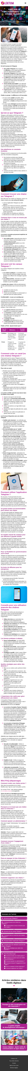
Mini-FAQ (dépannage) (9, 953)
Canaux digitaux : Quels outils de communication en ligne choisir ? (14, 1047)
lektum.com (14, 1058)
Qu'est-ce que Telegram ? (10, 918)
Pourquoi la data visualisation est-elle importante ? (14, 1005)
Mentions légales (14, 1067)
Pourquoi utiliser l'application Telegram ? (13, 940)
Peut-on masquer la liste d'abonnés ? (15, 966)
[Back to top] (24, 1067)
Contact (14, 1063)
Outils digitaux (14, 19)
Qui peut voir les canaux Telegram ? (12, 931)
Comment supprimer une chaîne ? (14, 968)
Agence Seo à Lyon (14, 1065)
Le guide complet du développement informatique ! (14, 1026)
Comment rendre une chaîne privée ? (15, 955)
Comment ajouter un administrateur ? (15, 961)
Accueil (14, 18)
